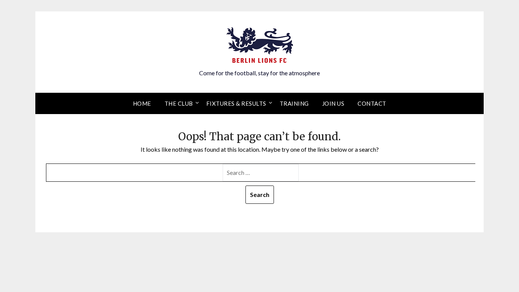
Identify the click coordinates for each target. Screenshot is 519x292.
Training (294, 103)
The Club (179, 103)
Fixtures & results (236, 103)
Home (142, 103)
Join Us (333, 103)
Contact (372, 103)
